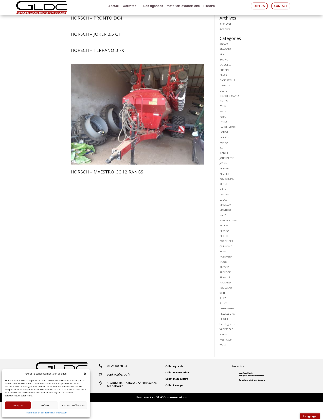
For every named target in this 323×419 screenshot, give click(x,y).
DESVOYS (225, 85)
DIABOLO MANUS (230, 96)
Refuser (45, 405)
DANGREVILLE (227, 80)
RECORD (224, 267)
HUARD (224, 142)
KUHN (223, 189)
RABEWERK (226, 256)
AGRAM (224, 44)
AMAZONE (225, 49)
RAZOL (223, 261)
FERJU (223, 116)
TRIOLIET (225, 318)
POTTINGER (226, 241)
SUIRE (223, 298)
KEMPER (224, 173)
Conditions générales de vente (252, 380)
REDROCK (225, 272)
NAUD (223, 215)
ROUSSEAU (226, 287)
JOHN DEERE (227, 158)
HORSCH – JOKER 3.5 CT (96, 34)
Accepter (18, 405)
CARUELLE (225, 64)
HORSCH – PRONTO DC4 (96, 18)
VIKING (223, 334)
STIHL (223, 293)
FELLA (223, 111)
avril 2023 (225, 28)
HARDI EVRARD (228, 126)
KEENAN (224, 168)
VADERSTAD (226, 329)
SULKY (223, 303)
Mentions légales (246, 373)
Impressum (61, 412)
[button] (85, 373)
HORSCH (224, 137)
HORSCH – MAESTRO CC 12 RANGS (107, 172)
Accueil (113, 6)
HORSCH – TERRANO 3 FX (97, 50)
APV (222, 54)
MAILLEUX (225, 204)
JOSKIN (223, 163)
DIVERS (224, 101)
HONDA (224, 132)
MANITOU (225, 210)
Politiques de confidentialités (251, 376)
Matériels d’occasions (183, 6)
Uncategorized (227, 324)
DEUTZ (223, 90)
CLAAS (223, 75)
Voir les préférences (73, 405)
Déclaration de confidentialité (40, 412)
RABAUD (224, 251)
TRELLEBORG (227, 313)
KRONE (224, 184)
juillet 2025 (225, 23)
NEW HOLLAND (228, 220)
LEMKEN (224, 194)
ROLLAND (225, 282)
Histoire (209, 6)
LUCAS (223, 199)
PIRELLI (224, 235)
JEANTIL (224, 152)
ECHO (223, 106)
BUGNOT (225, 59)
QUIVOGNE (226, 246)
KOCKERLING (227, 178)
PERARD (224, 230)
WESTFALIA (226, 339)
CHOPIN (224, 70)
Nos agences (153, 6)
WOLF (223, 344)
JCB (221, 147)
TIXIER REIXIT (227, 308)
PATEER (224, 225)
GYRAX (223, 121)
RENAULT (225, 277)
